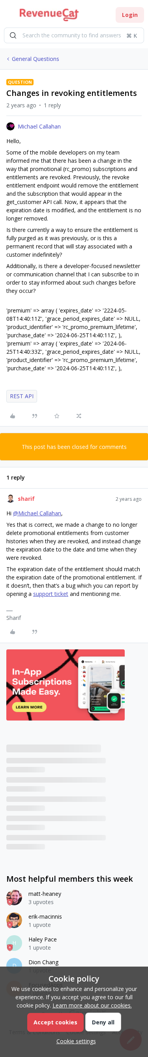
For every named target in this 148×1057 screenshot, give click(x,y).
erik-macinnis (45, 916)
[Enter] (13, 35)
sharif (26, 498)
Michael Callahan (39, 126)
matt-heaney (44, 893)
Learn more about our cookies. (92, 1005)
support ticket (50, 593)
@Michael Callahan (37, 513)
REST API (22, 396)
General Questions (35, 59)
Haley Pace (42, 939)
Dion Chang (43, 962)
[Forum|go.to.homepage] (49, 15)
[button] (8, 16)
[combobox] (74, 35)
